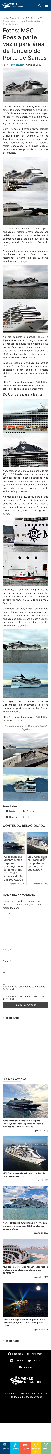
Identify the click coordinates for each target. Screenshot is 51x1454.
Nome (7, 949)
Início (5, 18)
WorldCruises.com (16, 65)
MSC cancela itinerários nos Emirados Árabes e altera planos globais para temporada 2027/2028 (25, 1270)
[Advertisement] (25, 1048)
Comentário (10, 913)
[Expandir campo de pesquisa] (39, 6)
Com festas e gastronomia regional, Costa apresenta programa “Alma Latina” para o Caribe (24, 1322)
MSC (26, 18)
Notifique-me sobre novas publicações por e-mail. (23, 997)
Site (5, 972)
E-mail (7, 961)
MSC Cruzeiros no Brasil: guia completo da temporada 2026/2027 (37, 863)
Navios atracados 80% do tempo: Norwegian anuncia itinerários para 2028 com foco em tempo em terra (25, 1226)
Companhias (16, 18)
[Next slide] (43, 858)
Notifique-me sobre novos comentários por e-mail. (24, 987)
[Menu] (46, 5)
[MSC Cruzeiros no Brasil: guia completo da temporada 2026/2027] (25, 1153)
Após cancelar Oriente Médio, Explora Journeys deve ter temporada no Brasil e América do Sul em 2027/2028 (13, 868)
